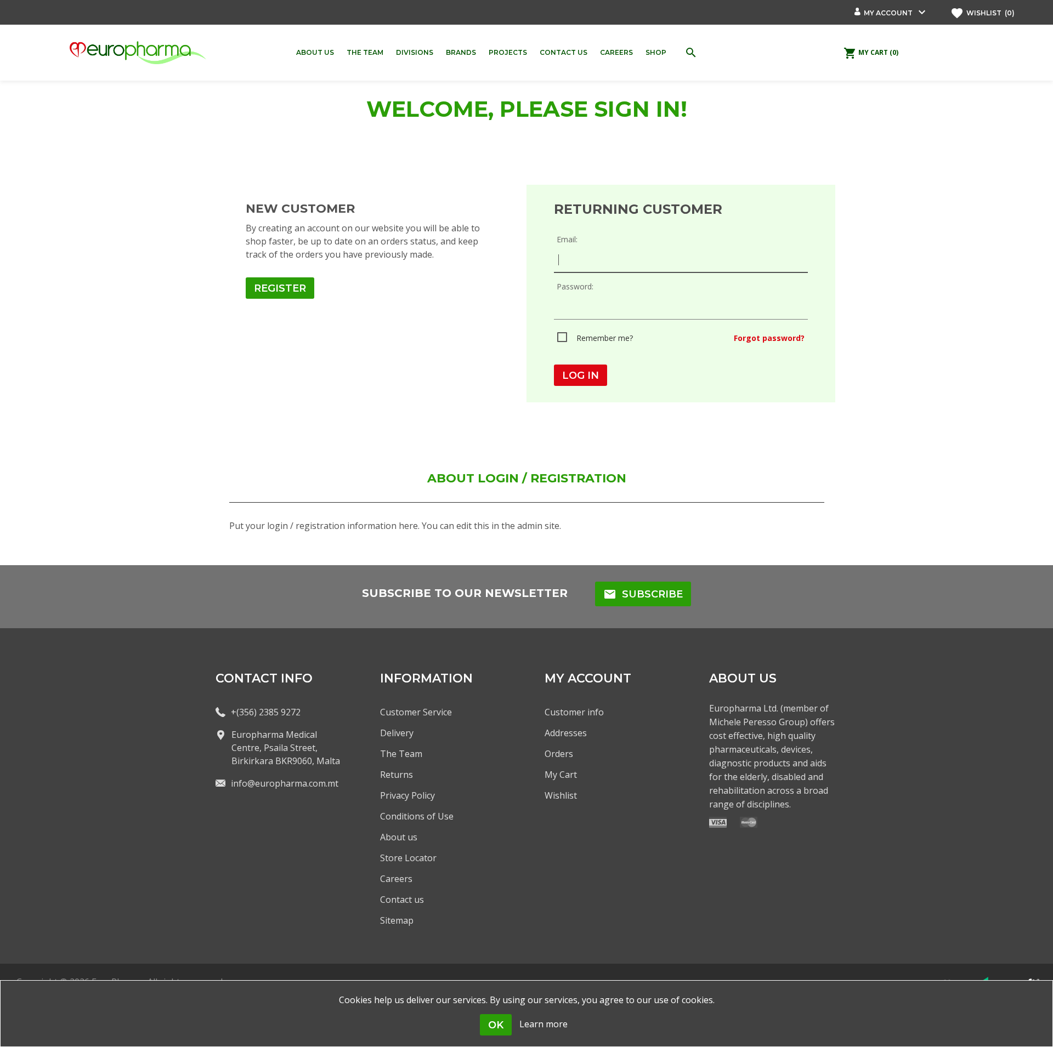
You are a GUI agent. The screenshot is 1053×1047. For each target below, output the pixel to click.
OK (495, 1025)
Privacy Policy (407, 795)
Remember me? (604, 338)
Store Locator (408, 858)
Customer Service (416, 712)
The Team (401, 754)
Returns (396, 775)
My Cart (561, 775)
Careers (396, 879)
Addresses (566, 733)
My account (888, 13)
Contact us (402, 900)
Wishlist (561, 795)
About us (398, 837)
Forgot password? (769, 338)
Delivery (397, 733)
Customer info (574, 712)
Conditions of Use (417, 816)
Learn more (543, 1024)
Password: (575, 286)
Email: (567, 239)
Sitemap (397, 920)
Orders (559, 754)
